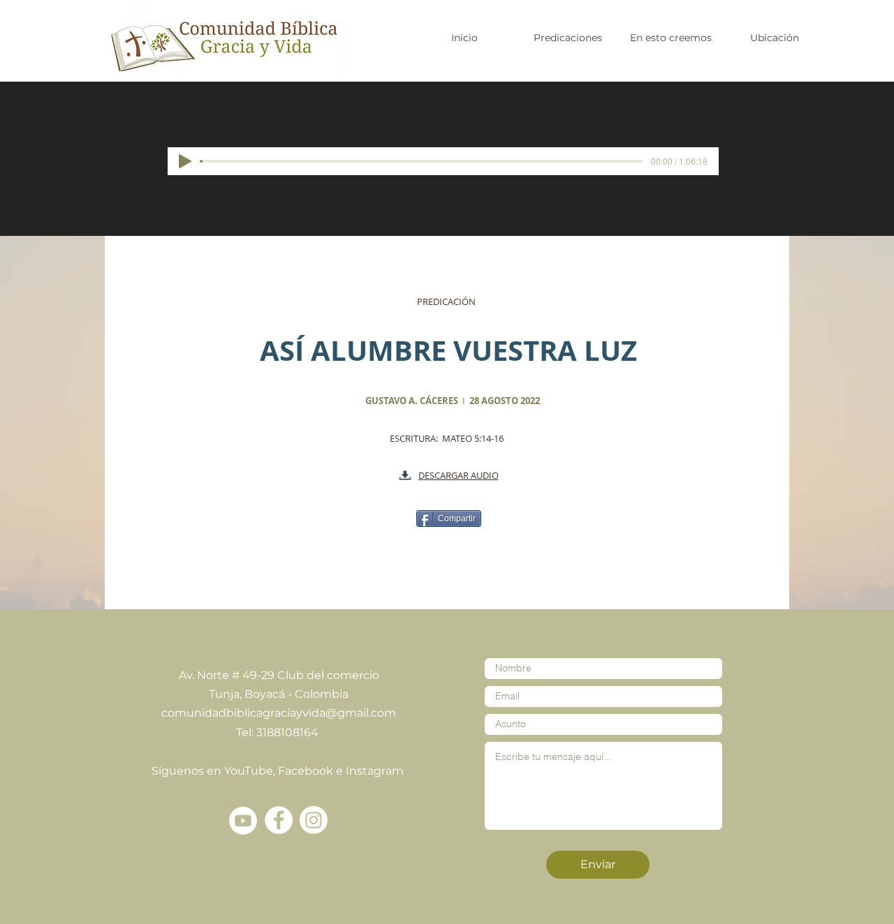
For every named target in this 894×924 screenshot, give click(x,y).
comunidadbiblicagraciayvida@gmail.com (278, 713)
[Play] (185, 161)
